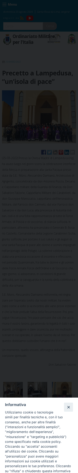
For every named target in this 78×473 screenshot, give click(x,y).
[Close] (68, 407)
